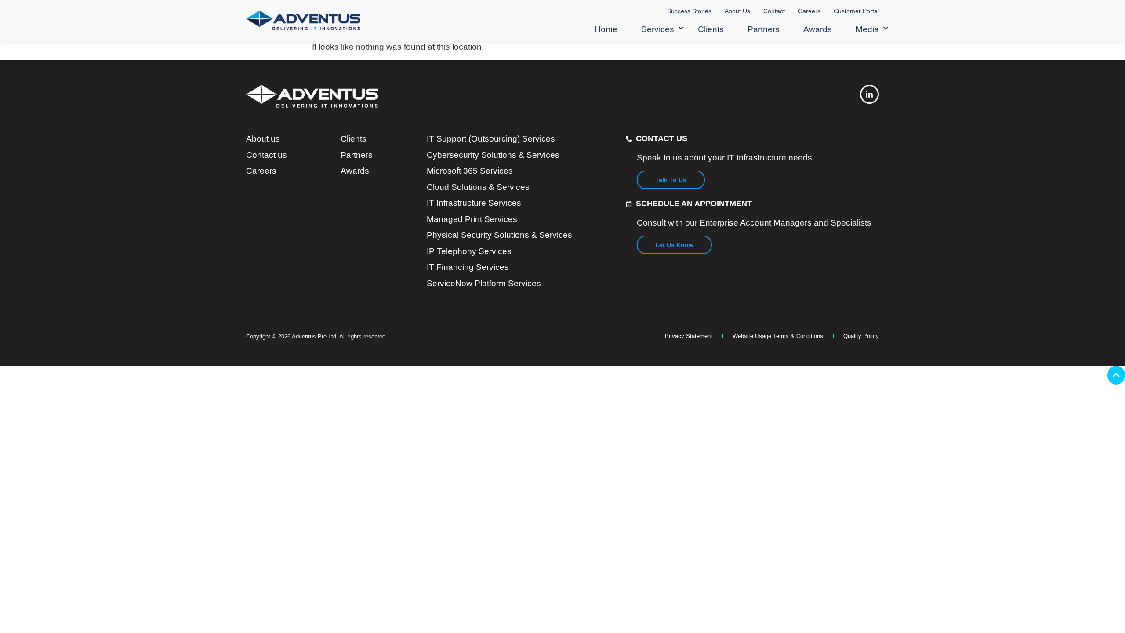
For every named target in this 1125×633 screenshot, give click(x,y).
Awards (817, 29)
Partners (764, 29)
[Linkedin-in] (869, 94)
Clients (711, 29)
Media (867, 29)
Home (606, 29)
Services (657, 29)
